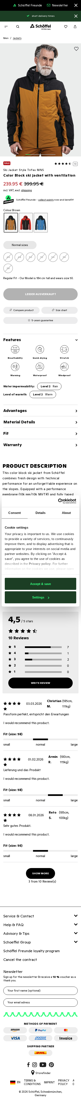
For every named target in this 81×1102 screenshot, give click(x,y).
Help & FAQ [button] (13, 924)
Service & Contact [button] (18, 916)
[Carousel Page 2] (33, 152)
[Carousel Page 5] (47, 152)
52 (41, 257)
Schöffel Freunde (30, 5)
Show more (40, 873)
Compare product (23, 310)
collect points (46, 199)
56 (64, 257)
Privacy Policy (63, 1082)
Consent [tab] (14, 512)
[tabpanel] (40, 263)
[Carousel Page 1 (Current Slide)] (28, 152)
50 (30, 257)
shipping (26, 190)
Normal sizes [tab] (20, 245)
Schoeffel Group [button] (17, 942)
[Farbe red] (26, 223)
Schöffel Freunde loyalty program (31, 950)
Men (6, 38)
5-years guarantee (42, 320)
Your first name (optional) (23, 990)
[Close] (76, 5)
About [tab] (66, 512)
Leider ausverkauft (40, 294)
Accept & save (40, 583)
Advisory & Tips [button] (16, 933)
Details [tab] (41, 512)
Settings (38, 597)
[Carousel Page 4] (42, 152)
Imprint (49, 1082)
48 (19, 257)
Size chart (61, 310)
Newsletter (60, 5)
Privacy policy (40, 564)
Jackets (17, 38)
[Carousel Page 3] (38, 152)
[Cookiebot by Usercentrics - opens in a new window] (58, 501)
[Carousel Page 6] (52, 152)
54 (53, 257)
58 (8, 268)
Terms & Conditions (32, 1082)
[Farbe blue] (41, 223)
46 (8, 257)
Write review (40, 682)
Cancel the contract (20, 959)
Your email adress (18, 1002)
